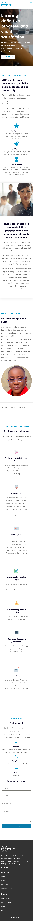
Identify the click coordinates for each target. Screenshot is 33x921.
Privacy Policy (5, 884)
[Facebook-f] (2, 867)
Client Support (5, 898)
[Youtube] (7, 867)
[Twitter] (4, 867)
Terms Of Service (6, 888)
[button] (16, 407)
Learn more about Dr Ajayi (15, 407)
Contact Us (4, 910)
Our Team (4, 881)
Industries (4, 906)
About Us (4, 877)
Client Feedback (6, 902)
